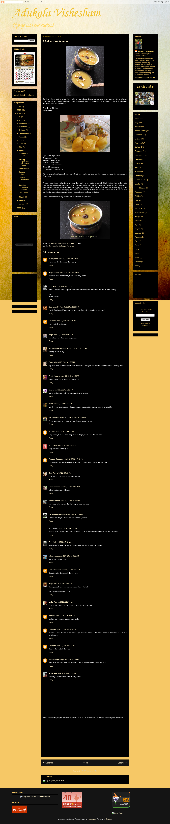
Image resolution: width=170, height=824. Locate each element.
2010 (19, 120)
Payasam (70, 246)
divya (51, 335)
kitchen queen (54, 556)
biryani (137, 229)
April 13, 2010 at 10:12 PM (70, 487)
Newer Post (48, 763)
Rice (137, 167)
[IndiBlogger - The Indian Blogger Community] (121, 807)
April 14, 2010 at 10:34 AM (63, 602)
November (23, 127)
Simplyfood (53, 259)
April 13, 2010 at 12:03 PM (69, 272)
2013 (19, 110)
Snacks (138, 126)
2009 (19, 208)
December (23, 123)
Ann (50, 542)
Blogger (108, 819)
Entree (137, 139)
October (22, 130)
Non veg (138, 143)
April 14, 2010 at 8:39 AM (71, 570)
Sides (137, 118)
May (21, 147)
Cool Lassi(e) (54, 307)
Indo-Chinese (140, 188)
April (21, 150)
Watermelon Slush (23, 154)
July (21, 140)
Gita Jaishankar (55, 570)
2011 (19, 117)
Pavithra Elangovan (56, 459)
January (22, 204)
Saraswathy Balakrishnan (58, 348)
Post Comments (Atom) (90, 771)
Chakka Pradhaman (24, 180)
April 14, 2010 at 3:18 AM (62, 542)
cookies (138, 233)
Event (137, 241)
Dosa (137, 204)
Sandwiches (139, 212)
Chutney (138, 176)
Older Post (122, 763)
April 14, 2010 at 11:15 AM (66, 630)
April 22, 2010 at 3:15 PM (70, 659)
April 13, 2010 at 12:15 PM (62, 286)
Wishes (138, 262)
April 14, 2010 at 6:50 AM (69, 556)
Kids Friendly (140, 208)
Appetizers (139, 155)
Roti (136, 200)
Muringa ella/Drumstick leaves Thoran (24, 162)
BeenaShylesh (54, 501)
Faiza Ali (52, 362)
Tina (50, 473)
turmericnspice (54, 659)
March (22, 197)
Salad (137, 253)
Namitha (52, 616)
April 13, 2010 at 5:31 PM (76, 418)
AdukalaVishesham (56, 418)
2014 (19, 107)
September (23, 133)
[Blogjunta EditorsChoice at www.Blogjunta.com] (35, 797)
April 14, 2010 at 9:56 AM (63, 583)
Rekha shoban (54, 487)
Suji (50, 286)
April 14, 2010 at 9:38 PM (66, 646)
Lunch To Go (140, 180)
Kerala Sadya (61, 246)
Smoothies (139, 221)
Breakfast (138, 151)
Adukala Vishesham (56, 13)
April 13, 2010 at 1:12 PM (78, 348)
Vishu (137, 257)
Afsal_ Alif (53, 673)
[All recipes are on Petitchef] (19, 812)
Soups (137, 217)
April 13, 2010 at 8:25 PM (62, 473)
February (23, 200)
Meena (51, 390)
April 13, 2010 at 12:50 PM (63, 335)
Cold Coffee (23, 193)
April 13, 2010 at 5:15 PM (64, 390)
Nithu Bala (53, 445)
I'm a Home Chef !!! (56, 514)
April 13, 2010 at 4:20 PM (70, 376)
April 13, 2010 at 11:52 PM (70, 501)
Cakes (137, 163)
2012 (19, 113)
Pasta (137, 245)
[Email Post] (79, 243)
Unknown (52, 321)
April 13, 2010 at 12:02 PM (68, 259)
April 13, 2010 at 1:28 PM (65, 362)
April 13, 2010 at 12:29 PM (66, 321)
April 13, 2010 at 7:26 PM (67, 445)
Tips (136, 225)
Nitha (51, 404)
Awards (138, 237)
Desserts (52, 246)
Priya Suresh (54, 272)
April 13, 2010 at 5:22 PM (63, 404)
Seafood (138, 159)
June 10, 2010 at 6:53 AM (66, 673)
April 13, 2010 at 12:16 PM (69, 307)
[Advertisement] (85, 739)
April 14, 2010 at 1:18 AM (68, 528)
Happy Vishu (24, 169)
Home (85, 763)
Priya (51, 583)
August (22, 137)
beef (137, 266)
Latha (51, 602)
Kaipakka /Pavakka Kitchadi (23, 187)
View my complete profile (145, 77)
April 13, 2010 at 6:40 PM (65, 431)
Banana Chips (22, 173)
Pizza (137, 249)
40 (67, 798)
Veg (136, 123)
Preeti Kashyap (54, 376)
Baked (137, 147)
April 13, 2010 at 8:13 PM (74, 459)
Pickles (138, 196)
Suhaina (52, 431)
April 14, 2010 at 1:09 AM (73, 514)
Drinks (137, 184)
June (21, 144)
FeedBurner (145, 326)
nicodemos (92, 819)
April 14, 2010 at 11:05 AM (65, 616)
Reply (51, 265)
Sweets (138, 172)
